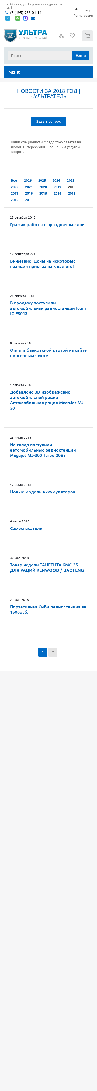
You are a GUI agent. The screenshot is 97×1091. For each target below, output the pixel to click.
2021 (29, 186)
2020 (43, 186)
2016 (29, 193)
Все (14, 180)
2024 (56, 180)
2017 (14, 193)
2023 (70, 180)
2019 (57, 186)
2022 (14, 186)
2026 (28, 180)
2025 (42, 180)
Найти (81, 55)
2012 (14, 199)
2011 (29, 199)
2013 (71, 193)
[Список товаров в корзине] (88, 39)
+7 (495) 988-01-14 (24, 12)
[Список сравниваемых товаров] (61, 37)
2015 (43, 193)
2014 (57, 193)
